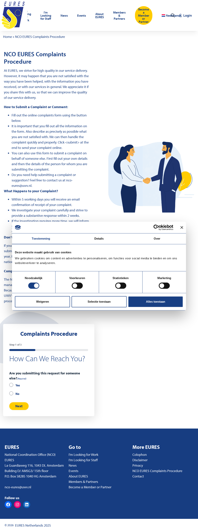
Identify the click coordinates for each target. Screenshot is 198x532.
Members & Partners (119, 15)
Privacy (137, 465)
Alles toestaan (155, 301)
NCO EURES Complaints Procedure (157, 471)
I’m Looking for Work (83, 454)
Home (7, 36)
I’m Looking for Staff (45, 15)
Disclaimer (140, 460)
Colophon (139, 454)
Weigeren (42, 301)
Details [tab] (99, 238)
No (17, 394)
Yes (17, 385)
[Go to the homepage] (13, 15)
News (64, 15)
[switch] (77, 286)
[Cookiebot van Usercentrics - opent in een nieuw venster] (156, 227)
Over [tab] (157, 238)
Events (81, 15)
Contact (138, 476)
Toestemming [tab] (41, 238)
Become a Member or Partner (143, 15)
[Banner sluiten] (181, 227)
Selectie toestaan (99, 301)
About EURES (99, 15)
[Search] (173, 15)
